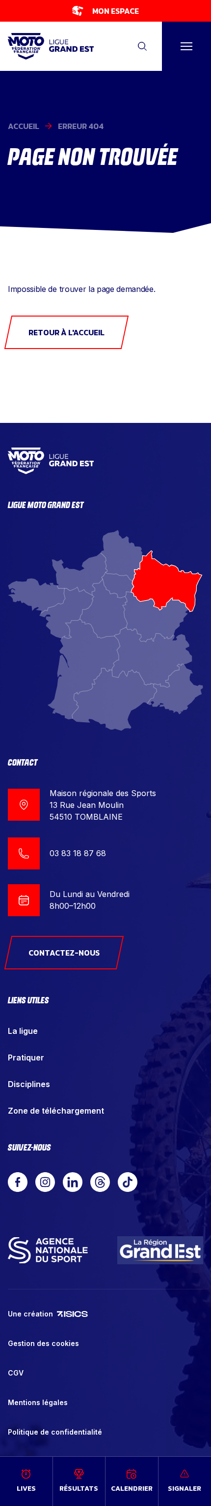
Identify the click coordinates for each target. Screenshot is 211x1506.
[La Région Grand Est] (160, 1250)
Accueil (23, 126)
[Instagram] (45, 1182)
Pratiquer (26, 1057)
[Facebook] (17, 1182)
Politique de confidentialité (55, 1432)
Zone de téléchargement (56, 1111)
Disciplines (29, 1084)
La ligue (23, 1031)
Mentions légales (38, 1402)
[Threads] (100, 1182)
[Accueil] (51, 46)
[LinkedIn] (72, 1182)
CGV (16, 1373)
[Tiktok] (127, 1182)
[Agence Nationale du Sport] (48, 1250)
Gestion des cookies (43, 1343)
